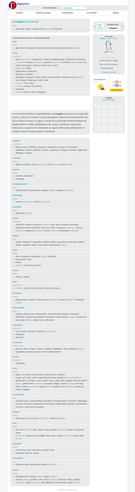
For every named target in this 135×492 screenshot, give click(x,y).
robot (15, 470)
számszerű (17, 325)
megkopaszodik (20, 184)
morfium (16, 158)
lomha (15, 218)
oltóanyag (17, 195)
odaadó (16, 141)
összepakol (18, 458)
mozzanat (17, 444)
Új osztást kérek (109, 100)
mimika (16, 169)
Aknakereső (113, 24)
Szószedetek (91, 13)
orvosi (15, 357)
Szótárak (19, 13)
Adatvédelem (72, 490)
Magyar (103, 38)
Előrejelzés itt (117, 90)
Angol (109, 38)
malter (15, 270)
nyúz (15, 368)
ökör (15, 423)
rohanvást (17, 342)
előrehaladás (18, 308)
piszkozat (17, 293)
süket (15, 53)
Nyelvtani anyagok (43, 13)
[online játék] (113, 28)
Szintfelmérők (67, 13)
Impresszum (62, 490)
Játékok (116, 13)
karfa (15, 250)
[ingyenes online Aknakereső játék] (100, 26)
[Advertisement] (50, 103)
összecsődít (18, 395)
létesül (16, 236)
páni (15, 282)
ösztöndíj (17, 207)
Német (115, 38)
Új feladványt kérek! (108, 72)
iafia (15, 41)
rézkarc (16, 412)
